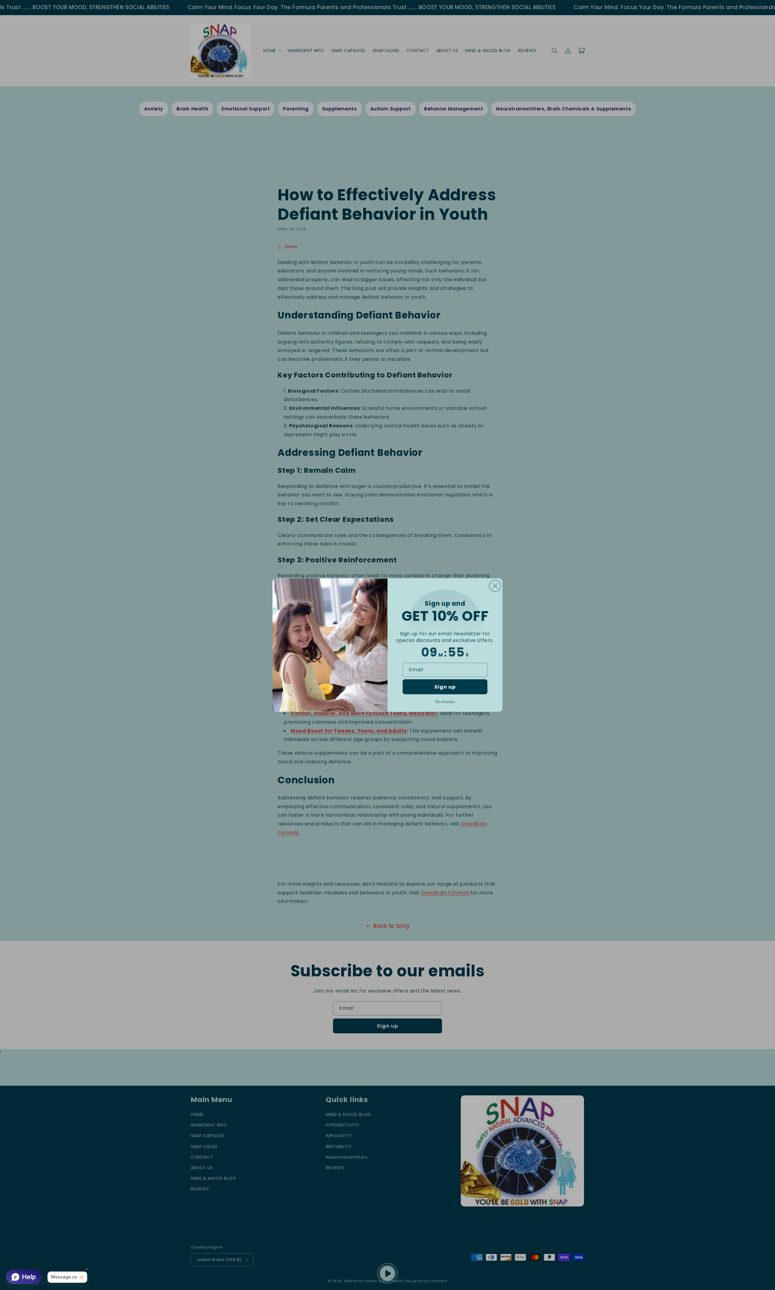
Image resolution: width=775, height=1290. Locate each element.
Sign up (445, 686)
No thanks (445, 701)
